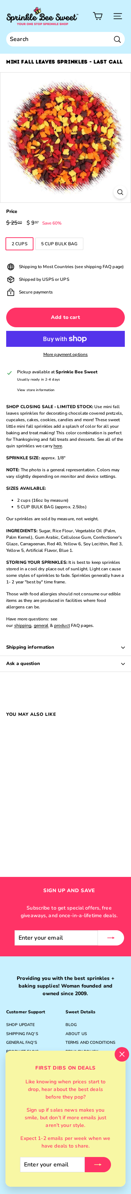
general (41, 625)
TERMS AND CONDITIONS (90, 1042)
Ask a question (23, 663)
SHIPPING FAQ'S (22, 1034)
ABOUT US (76, 1034)
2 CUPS (19, 244)
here (57, 446)
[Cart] (97, 16)
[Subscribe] (98, 1164)
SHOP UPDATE (20, 1024)
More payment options (65, 354)
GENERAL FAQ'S (21, 1042)
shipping (23, 625)
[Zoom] (120, 192)
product (62, 625)
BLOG (71, 1024)
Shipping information (30, 647)
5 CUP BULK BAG (59, 244)
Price (11, 211)
